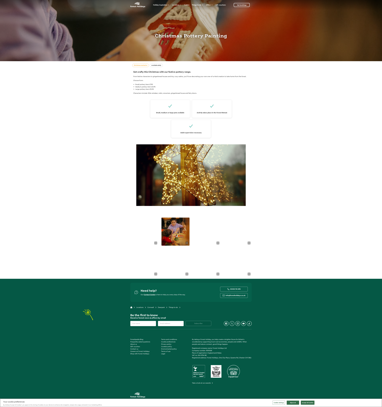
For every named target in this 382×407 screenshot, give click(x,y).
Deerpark (161, 307)
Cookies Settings (279, 402)
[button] (155, 243)
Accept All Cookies (307, 402)
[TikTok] (249, 323)
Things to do (173, 307)
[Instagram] (237, 323)
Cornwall (150, 307)
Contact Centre (149, 295)
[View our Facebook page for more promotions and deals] (226, 323)
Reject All (293, 402)
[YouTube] (243, 323)
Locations (139, 307)
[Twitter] (232, 323)
